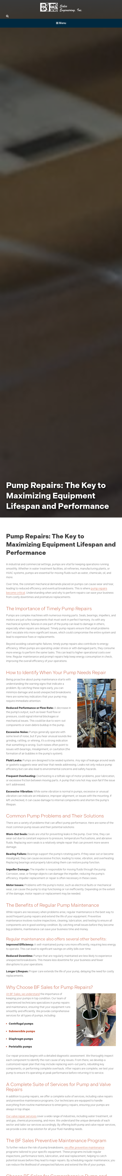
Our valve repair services (21, 1116)
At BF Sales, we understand (23, 994)
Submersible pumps (22, 1031)
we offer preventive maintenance (84, 1147)
